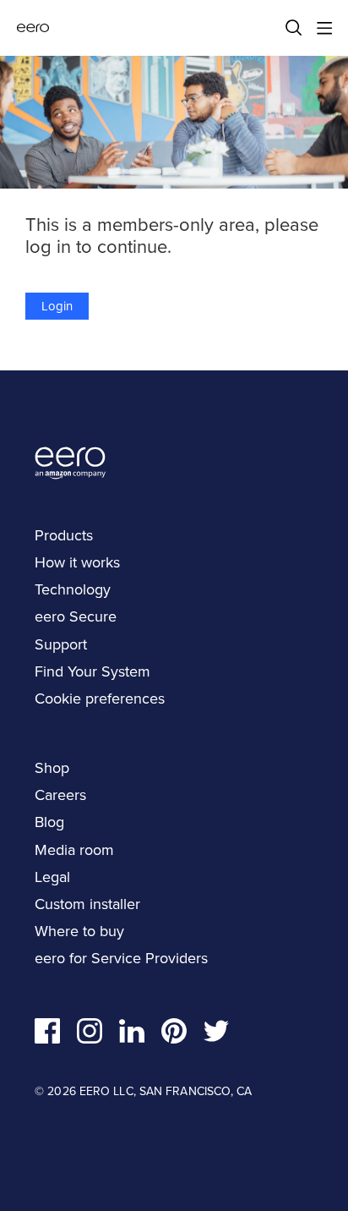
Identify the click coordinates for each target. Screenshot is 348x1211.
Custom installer (87, 904)
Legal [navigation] (52, 877)
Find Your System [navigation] (92, 671)
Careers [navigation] (60, 795)
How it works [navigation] (77, 562)
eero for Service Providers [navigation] (121, 958)
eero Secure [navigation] (76, 616)
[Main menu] (324, 28)
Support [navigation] (61, 644)
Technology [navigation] (73, 589)
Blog (49, 822)
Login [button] (57, 306)
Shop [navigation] (52, 768)
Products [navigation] (64, 535)
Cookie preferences (100, 699)
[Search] (294, 28)
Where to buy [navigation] (79, 931)
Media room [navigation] (74, 850)
